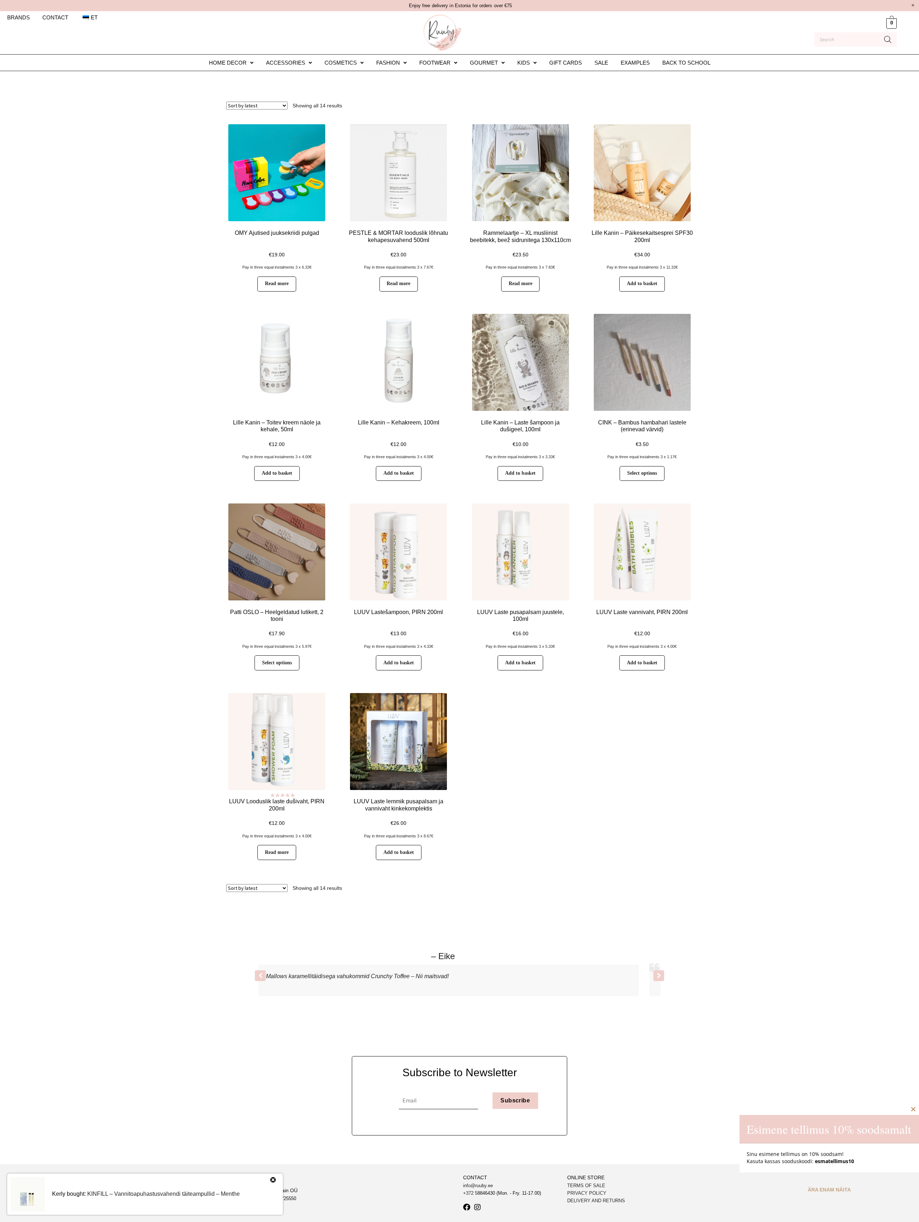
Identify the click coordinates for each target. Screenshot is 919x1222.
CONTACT (55, 17)
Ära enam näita (829, 1190)
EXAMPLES (635, 63)
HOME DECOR (228, 63)
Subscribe (515, 1100)
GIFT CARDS (565, 63)
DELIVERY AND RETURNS (596, 1200)
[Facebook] (466, 1207)
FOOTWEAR (435, 63)
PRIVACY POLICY (586, 1193)
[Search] (888, 39)
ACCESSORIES (285, 63)
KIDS (523, 63)
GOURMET (484, 63)
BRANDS (18, 17)
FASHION (388, 63)
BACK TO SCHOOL (686, 63)
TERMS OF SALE (586, 1185)
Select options (642, 473)
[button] (231, 62)
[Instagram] (477, 1207)
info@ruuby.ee (478, 1185)
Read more (277, 283)
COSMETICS (341, 63)
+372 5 (470, 1193)
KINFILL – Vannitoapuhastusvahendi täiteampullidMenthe (163, 1194)
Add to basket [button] (642, 283)
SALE (601, 63)
